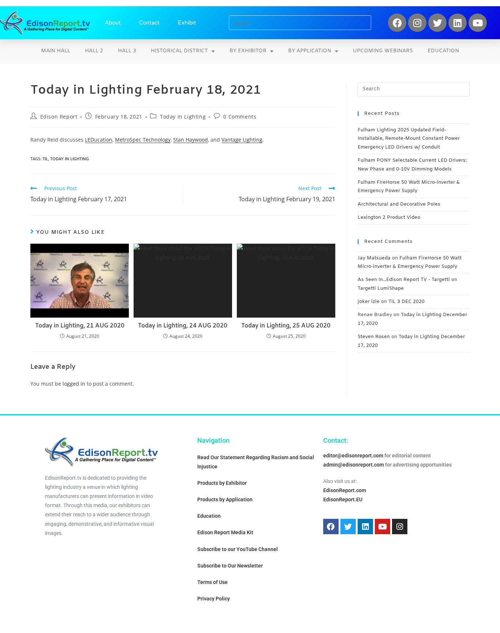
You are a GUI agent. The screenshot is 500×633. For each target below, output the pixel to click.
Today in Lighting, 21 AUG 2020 (79, 326)
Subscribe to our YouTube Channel (237, 549)
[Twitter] (437, 23)
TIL (45, 158)
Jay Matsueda (374, 258)
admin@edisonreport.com (353, 465)
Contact (149, 22)
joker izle (369, 302)
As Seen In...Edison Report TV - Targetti (404, 280)
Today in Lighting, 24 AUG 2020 (182, 326)
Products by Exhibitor (222, 483)
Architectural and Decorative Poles (399, 204)
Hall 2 (94, 51)
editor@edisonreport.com (353, 455)
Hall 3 (127, 51)
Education (443, 51)
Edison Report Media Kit (225, 532)
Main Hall (55, 51)
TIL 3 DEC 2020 (406, 302)
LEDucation (98, 139)
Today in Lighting (183, 116)
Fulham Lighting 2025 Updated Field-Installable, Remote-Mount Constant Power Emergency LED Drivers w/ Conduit (409, 138)
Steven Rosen (374, 337)
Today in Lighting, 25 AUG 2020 (286, 326)
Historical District (179, 51)
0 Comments (239, 116)
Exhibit (187, 22)
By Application (309, 51)
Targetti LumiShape (381, 288)
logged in (74, 383)
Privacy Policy (213, 599)
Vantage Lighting (241, 139)
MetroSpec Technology (143, 139)
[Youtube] (478, 23)
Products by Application (225, 499)
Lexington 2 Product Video (389, 217)
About (113, 22)
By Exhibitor (248, 51)
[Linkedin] (457, 23)
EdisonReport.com (344, 490)
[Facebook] (397, 23)
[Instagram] (417, 23)
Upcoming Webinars (383, 51)
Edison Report (59, 116)
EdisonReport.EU (342, 499)
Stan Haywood (190, 139)
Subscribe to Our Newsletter (230, 566)
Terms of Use (212, 582)
